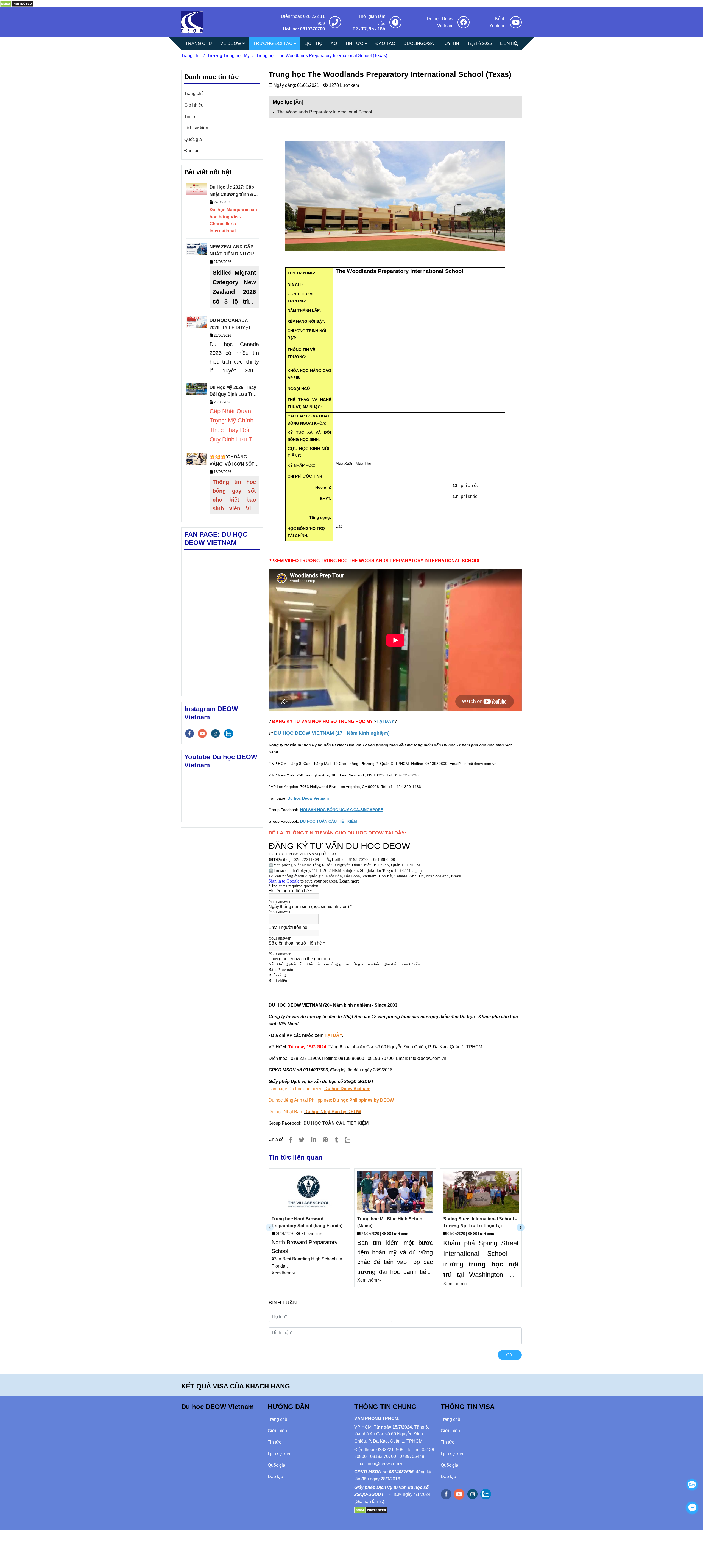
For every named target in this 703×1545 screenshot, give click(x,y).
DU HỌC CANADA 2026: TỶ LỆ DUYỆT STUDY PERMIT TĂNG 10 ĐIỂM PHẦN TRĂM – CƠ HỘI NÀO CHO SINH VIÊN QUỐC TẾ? (234, 324)
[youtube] (202, 733)
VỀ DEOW (231, 43)
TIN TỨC (354, 43)
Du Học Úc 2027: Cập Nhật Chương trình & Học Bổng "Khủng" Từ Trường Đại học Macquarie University (234, 191)
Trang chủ (191, 55)
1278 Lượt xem (343, 85)
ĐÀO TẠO (385, 43)
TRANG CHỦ (198, 43)
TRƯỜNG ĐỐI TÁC (273, 43)
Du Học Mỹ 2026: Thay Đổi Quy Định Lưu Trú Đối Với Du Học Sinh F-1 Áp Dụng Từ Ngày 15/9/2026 (234, 391)
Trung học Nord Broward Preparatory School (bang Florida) (307, 1222)
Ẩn (298, 102)
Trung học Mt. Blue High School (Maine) (390, 1222)
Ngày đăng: (284, 85)
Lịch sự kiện (196, 128)
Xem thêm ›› (283, 1273)
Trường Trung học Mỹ (228, 55)
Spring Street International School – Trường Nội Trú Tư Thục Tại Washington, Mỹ (480, 1222)
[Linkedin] (313, 1140)
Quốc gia (193, 139)
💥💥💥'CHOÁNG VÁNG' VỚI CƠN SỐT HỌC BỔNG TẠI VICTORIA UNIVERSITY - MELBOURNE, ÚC (234, 461)
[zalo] (228, 733)
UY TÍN (452, 43)
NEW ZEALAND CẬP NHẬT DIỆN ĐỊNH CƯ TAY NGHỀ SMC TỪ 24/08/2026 (232, 250)
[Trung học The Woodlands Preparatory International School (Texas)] (16, 3)
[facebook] (189, 733)
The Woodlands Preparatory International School (324, 112)
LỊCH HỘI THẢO (321, 43)
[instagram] (215, 733)
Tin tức (191, 116)
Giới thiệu (193, 105)
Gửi (510, 1354)
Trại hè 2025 (479, 43)
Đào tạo (192, 150)
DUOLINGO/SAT (419, 43)
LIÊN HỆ (508, 43)
